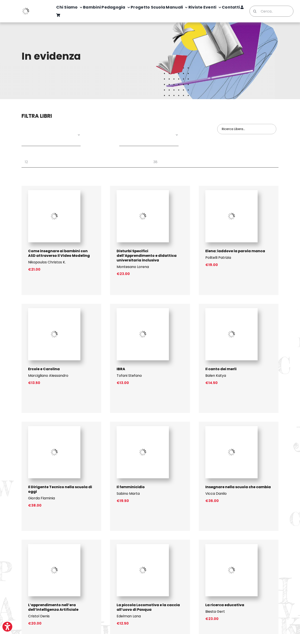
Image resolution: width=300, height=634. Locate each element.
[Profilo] (242, 7)
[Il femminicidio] (143, 427)
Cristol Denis (39, 616)
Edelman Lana (129, 616)
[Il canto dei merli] (231, 309)
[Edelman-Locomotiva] (143, 545)
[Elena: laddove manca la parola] (231, 191)
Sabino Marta (128, 493)
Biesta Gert (215, 611)
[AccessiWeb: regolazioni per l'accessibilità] (7, 626)
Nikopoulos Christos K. (47, 262)
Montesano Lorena (133, 266)
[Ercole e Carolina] (54, 309)
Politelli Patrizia (218, 257)
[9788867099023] (143, 191)
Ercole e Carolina (44, 368)
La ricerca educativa (224, 604)
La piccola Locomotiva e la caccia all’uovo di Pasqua (148, 607)
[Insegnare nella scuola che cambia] (231, 427)
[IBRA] (143, 309)
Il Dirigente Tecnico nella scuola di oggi (60, 489)
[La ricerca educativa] (231, 545)
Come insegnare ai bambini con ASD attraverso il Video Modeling (59, 253)
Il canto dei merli (221, 368)
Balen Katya (215, 375)
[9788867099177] (54, 191)
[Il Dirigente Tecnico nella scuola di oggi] (54, 427)
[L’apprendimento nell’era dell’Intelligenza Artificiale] (54, 545)
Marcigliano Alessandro (48, 375)
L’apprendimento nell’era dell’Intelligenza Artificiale (53, 607)
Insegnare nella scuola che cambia (238, 486)
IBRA (121, 368)
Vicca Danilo (216, 493)
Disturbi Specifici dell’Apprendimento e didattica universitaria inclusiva (147, 255)
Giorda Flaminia (41, 498)
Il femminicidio (131, 486)
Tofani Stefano (129, 375)
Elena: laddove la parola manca (235, 251)
